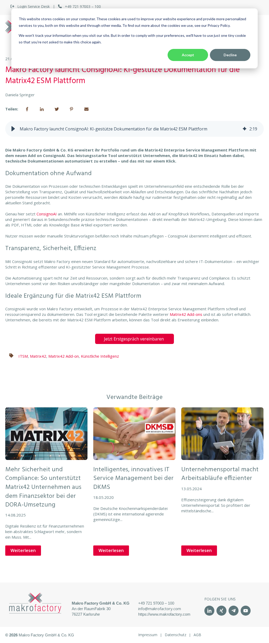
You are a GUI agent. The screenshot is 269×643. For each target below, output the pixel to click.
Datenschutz (175, 634)
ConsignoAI (47, 213)
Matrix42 (38, 356)
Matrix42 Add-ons (186, 314)
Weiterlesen (23, 550)
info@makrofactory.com (159, 608)
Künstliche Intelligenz (100, 356)
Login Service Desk (33, 6)
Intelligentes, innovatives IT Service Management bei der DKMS (133, 478)
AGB (197, 634)
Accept (188, 55)
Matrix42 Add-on (63, 356)
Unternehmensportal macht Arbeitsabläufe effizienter (219, 474)
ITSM (23, 356)
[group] (134, 129)
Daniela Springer (20, 94)
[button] (13, 129)
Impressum (147, 634)
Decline (230, 55)
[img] (244, 129)
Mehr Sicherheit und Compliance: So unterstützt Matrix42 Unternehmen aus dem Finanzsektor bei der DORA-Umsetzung (43, 487)
